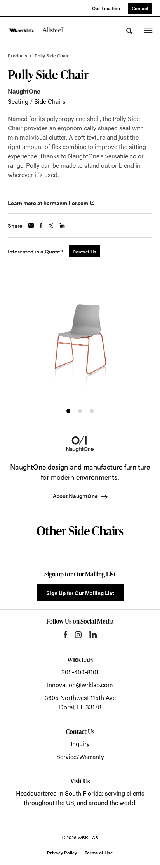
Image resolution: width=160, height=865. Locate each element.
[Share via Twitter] (51, 225)
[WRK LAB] (36, 30)
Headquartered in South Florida (59, 793)
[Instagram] (78, 634)
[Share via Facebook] (41, 225)
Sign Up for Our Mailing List (80, 593)
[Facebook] (65, 634)
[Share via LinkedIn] (62, 225)
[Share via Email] (31, 225)
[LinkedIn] (93, 634)
